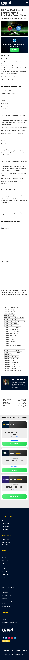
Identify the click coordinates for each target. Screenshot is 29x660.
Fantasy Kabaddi (6, 526)
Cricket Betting (6, 539)
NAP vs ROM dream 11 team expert (11, 325)
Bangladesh (5, 577)
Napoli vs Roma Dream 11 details (11, 356)
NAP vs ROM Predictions (9, 341)
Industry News (5, 650)
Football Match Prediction (10, 315)
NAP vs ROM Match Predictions (11, 333)
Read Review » (14, 440)
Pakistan (4, 563)
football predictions (8, 317)
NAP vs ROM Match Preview (10, 335)
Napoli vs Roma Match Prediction (11, 358)
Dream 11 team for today (12, 307)
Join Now (14, 49)
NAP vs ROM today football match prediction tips (14, 348)
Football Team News (19, 317)
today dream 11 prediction (10, 368)
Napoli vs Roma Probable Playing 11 (11, 362)
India (3, 555)
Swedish (4, 619)
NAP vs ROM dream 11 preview (10, 323)
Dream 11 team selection (9, 311)
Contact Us (24, 650)
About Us (13, 650)
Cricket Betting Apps (7, 544)
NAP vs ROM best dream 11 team (11, 319)
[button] (3, 638)
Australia (4, 557)
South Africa (5, 560)
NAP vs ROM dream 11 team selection (12, 327)
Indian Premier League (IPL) (8, 587)
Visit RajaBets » (14, 444)
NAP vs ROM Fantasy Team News (11, 329)
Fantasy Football (6, 523)
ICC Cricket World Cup (7, 595)
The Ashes (4, 598)
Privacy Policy (17, 654)
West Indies (5, 568)
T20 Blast (4, 603)
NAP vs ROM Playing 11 (9, 337)
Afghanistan (5, 574)
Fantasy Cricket (6, 521)
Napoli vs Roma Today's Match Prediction (13, 364)
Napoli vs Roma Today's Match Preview (12, 366)
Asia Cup (4, 590)
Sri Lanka (4, 566)
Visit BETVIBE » (14, 496)
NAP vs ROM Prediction (9, 339)
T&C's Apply (15, 436)
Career (18, 650)
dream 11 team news (8, 309)
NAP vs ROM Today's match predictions (12, 350)
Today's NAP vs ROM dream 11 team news (13, 370)
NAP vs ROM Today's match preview (12, 352)
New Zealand (5, 571)
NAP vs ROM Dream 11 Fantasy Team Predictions (14, 321)
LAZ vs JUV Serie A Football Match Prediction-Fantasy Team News (7, 402)
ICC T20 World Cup (7, 592)
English (4, 616)
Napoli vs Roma (7, 354)
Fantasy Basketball (7, 529)
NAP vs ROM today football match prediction (14, 345)
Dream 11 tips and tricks (9, 313)
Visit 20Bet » (15, 470)
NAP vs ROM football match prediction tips (13, 331)
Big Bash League (6, 606)
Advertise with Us (18, 656)
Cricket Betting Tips (7, 542)
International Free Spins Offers (9, 622)
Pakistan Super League (7, 601)
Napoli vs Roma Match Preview (11, 360)
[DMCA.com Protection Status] (6, 641)
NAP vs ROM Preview (8, 343)
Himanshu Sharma (17, 379)
